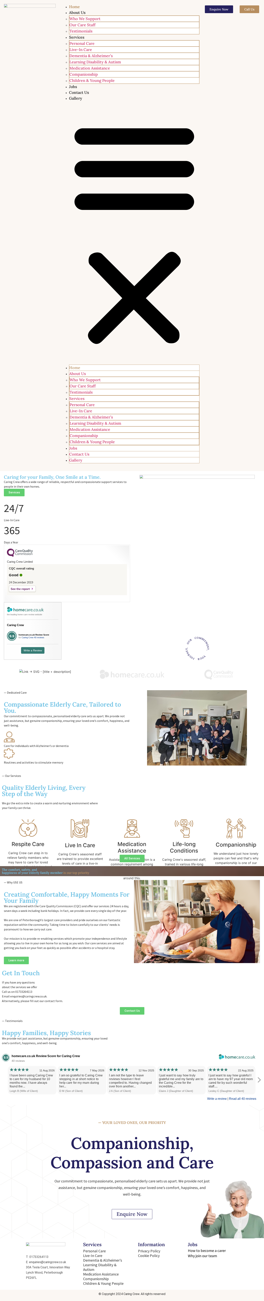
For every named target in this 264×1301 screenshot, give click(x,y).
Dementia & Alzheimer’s (91, 55)
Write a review (217, 1098)
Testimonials (80, 31)
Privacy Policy (149, 1250)
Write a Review (33, 650)
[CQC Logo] (20, 555)
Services (76, 37)
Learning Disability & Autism (95, 61)
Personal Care (82, 43)
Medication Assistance (89, 68)
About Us (77, 12)
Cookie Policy (149, 1255)
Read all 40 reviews (242, 1098)
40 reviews (39, 637)
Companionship (83, 74)
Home (74, 6)
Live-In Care (80, 49)
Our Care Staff (82, 24)
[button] (134, 233)
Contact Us (79, 92)
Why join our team (202, 1255)
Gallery (75, 98)
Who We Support (84, 18)
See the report (20, 589)
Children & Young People (92, 80)
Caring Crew (15, 625)
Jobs (73, 86)
